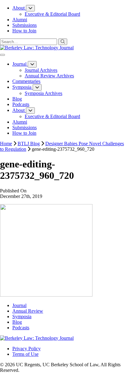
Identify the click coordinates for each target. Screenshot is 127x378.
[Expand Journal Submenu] (32, 64)
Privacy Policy (26, 348)
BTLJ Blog (29, 143)
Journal (19, 305)
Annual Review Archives (49, 75)
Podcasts (20, 327)
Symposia (21, 316)
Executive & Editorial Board (52, 14)
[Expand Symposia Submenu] (37, 87)
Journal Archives (41, 70)
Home (6, 143)
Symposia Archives (43, 93)
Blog (17, 322)
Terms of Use (25, 354)
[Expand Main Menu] (2, 55)
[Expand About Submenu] (30, 8)
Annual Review (27, 311)
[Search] (62, 42)
